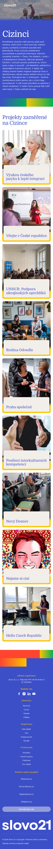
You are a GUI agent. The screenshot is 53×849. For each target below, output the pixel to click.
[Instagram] (24, 693)
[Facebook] (19, 693)
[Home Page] (10, 5)
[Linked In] (28, 693)
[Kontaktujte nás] (26, 809)
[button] (47, 5)
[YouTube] (33, 693)
